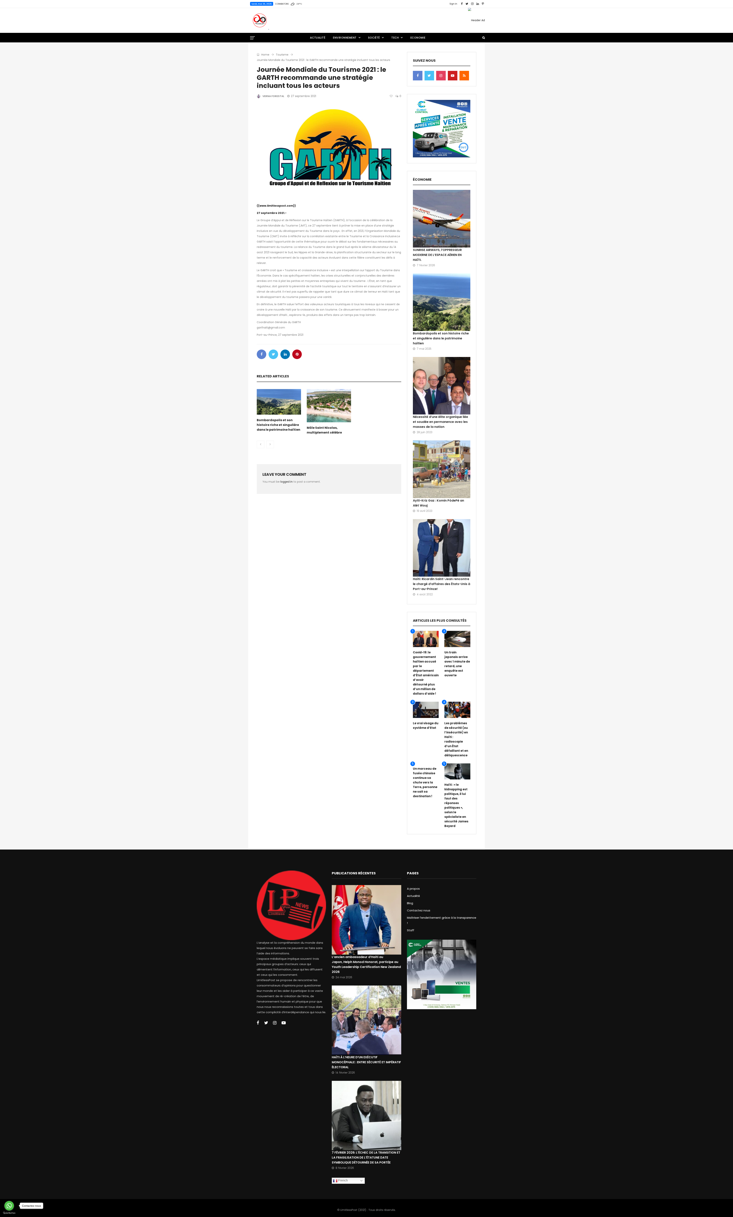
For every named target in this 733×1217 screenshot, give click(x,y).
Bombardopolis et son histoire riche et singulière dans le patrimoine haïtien (278, 425)
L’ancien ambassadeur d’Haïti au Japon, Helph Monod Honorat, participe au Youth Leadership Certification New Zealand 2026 (366, 964)
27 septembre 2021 (303, 96)
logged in (286, 482)
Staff (410, 930)
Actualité (317, 38)
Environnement (345, 38)
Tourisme (282, 55)
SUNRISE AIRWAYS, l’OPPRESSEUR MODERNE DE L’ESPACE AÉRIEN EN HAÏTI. (437, 255)
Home (265, 55)
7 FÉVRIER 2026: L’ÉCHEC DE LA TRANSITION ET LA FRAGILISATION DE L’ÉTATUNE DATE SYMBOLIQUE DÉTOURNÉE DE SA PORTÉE (366, 1157)
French (342, 1180)
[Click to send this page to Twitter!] (273, 354)
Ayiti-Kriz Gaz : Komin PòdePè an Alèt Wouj (438, 503)
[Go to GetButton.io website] (9, 1213)
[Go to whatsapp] (9, 1206)
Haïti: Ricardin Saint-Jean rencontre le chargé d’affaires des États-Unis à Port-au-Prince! (441, 584)
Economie (417, 38)
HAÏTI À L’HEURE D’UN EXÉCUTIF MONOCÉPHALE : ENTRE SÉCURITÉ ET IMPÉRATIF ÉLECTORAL (366, 1062)
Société (374, 38)
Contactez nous (418, 910)
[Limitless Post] (259, 20)
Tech (395, 38)
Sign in (453, 3)
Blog (410, 903)
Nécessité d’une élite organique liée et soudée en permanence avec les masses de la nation (440, 422)
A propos (413, 889)
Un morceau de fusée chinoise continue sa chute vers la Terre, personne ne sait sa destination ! (425, 782)
